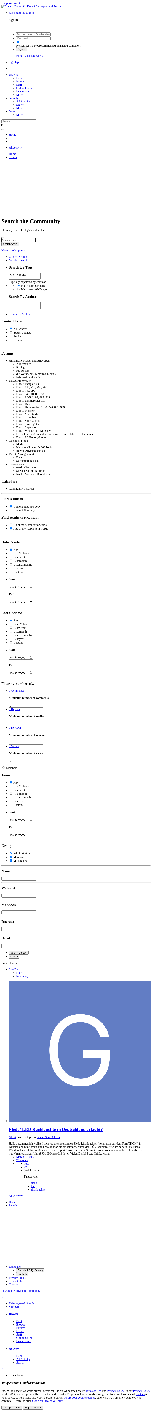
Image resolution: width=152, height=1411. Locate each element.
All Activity (23, 101)
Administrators (21, 853)
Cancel (14, 956)
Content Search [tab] (18, 256)
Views (14, 746)
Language (15, 1266)
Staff (19, 84)
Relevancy (22, 976)
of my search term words (30, 524)
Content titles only (24, 510)
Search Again (10, 244)
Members (11, 767)
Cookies (14, 1284)
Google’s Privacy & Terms (47, 1400)
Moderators (20, 860)
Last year (19, 568)
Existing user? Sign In (22, 12)
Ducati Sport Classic (48, 1137)
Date (19, 972)
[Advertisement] (76, 188)
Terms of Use (93, 1390)
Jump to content (10, 3)
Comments (16, 690)
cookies (140, 1394)
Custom (18, 572)
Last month (20, 560)
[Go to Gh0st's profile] (80, 1121)
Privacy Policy (17, 1277)
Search (20, 104)
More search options (13, 250)
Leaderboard (23, 91)
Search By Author (19, 314)
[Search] (2, 129)
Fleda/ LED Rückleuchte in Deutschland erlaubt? (56, 1129)
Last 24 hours (21, 553)
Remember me (24, 45)
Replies (14, 709)
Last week (20, 557)
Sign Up (14, 62)
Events (20, 81)
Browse (13, 74)
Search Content (18, 952)
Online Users (24, 88)
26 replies (22, 1160)
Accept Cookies (12, 1407)
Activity (13, 98)
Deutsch (22, 1274)
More (19, 94)
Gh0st (12, 1137)
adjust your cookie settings (79, 1397)
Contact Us (15, 1281)
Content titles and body (27, 506)
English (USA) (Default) (30, 1270)
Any (16, 549)
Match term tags (33, 285)
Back (19, 1321)
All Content (20, 328)
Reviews (15, 727)
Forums (20, 78)
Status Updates (22, 332)
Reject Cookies (33, 1407)
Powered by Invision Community (20, 1290)
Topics (17, 336)
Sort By (13, 969)
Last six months (23, 564)
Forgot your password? (29, 55)
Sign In (21, 49)
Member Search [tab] (18, 260)
